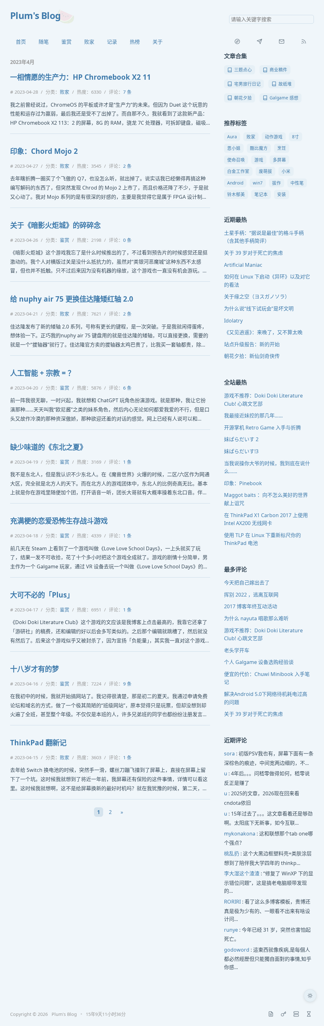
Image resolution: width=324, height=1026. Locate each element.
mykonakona (239, 833)
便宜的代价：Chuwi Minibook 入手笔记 (267, 678)
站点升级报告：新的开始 (252, 344)
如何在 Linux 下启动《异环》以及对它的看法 (267, 280)
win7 (258, 183)
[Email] (281, 41)
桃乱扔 (231, 853)
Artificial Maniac (243, 264)
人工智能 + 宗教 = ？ (42, 373)
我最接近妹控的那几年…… (253, 415)
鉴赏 (66, 41)
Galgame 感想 (284, 98)
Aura (232, 137)
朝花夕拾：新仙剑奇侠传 (252, 356)
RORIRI (232, 901)
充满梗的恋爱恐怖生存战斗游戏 (59, 521)
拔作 (276, 183)
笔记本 (261, 194)
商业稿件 (278, 69)
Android (235, 183)
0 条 (127, 240)
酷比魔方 (259, 148)
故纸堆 (285, 84)
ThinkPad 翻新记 (38, 743)
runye (231, 929)
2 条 (127, 166)
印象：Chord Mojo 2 (44, 151)
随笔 (44, 41)
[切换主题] (310, 995)
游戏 (258, 160)
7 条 (127, 92)
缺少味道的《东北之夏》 (48, 447)
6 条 (127, 388)
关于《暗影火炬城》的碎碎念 (55, 225)
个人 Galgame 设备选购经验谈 (259, 662)
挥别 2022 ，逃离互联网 (251, 594)
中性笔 (297, 183)
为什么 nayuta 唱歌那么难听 (256, 618)
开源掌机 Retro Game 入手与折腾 (262, 427)
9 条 (127, 683)
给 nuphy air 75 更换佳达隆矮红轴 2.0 (71, 299)
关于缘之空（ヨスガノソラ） (257, 296)
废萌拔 (265, 171)
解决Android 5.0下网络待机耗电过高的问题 (265, 698)
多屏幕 (279, 160)
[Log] (271, 1014)
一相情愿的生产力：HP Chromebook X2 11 (80, 77)
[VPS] (296, 1014)
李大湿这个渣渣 (241, 873)
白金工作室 (238, 171)
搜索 (309, 19)
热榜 (135, 41)
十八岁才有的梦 (34, 669)
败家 (89, 41)
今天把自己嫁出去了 (247, 582)
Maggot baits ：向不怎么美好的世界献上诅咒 (266, 499)
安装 (281, 194)
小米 (286, 171)
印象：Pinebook (243, 483)
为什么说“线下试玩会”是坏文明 (259, 308)
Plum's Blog (35, 15)
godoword (236, 949)
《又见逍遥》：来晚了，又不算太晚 (263, 332)
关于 (158, 41)
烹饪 (281, 148)
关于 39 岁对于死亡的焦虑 (253, 252)
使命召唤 (236, 160)
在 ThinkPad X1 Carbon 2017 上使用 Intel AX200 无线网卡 (266, 519)
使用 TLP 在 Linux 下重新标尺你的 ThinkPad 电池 (262, 539)
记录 (112, 41)
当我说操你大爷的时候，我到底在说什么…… (267, 467)
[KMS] (283, 1014)
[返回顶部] (310, 1012)
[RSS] (303, 41)
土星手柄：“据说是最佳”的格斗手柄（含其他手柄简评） (264, 237)
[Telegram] (259, 41)
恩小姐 (233, 148)
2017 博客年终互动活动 (250, 606)
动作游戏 (274, 137)
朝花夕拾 (243, 98)
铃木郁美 (236, 194)
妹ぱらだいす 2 (241, 439)
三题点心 (243, 69)
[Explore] (237, 41)
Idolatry (233, 320)
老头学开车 (236, 650)
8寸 (295, 137)
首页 (21, 41)
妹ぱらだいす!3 (241, 451)
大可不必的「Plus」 (42, 595)
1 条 (127, 462)
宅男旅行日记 (247, 84)
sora (229, 753)
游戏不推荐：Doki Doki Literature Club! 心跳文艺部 (263, 399)
